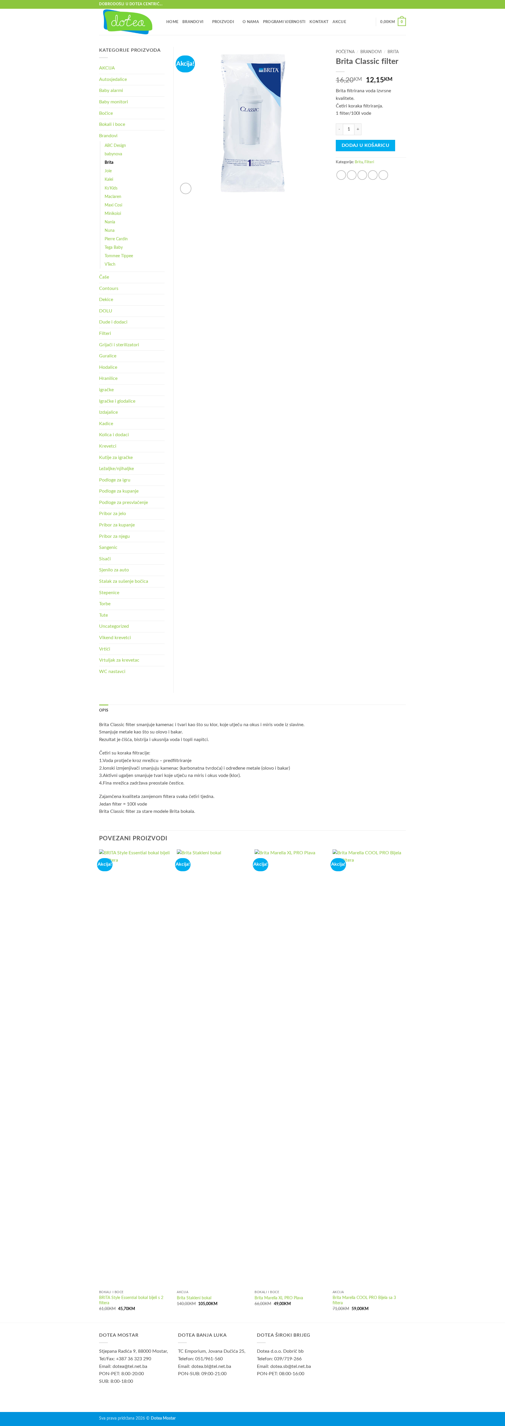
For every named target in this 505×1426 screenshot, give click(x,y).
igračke (106, 389)
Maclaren (113, 196)
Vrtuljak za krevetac (119, 660)
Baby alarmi (111, 90)
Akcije (339, 22)
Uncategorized (114, 626)
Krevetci (107, 446)
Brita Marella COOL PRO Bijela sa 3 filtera (364, 1300)
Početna (345, 52)
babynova (113, 154)
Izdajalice (108, 412)
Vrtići (104, 649)
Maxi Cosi (113, 205)
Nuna (110, 230)
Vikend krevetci (115, 637)
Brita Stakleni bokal (194, 1298)
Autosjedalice (113, 79)
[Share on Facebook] (341, 175)
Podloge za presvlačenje (123, 502)
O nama (251, 22)
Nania (110, 222)
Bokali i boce (112, 124)
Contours (108, 288)
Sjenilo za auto (114, 570)
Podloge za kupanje (119, 491)
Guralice (107, 356)
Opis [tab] (103, 710)
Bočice (106, 113)
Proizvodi (223, 22)
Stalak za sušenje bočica (123, 581)
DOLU (105, 311)
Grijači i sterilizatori (119, 344)
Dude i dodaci (113, 322)
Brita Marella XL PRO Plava (279, 1298)
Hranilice (108, 378)
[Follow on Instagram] (403, 4)
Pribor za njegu (114, 536)
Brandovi (192, 22)
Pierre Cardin (116, 239)
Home (172, 22)
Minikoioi (113, 213)
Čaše (104, 277)
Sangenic (108, 547)
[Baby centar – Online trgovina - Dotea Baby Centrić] (128, 22)
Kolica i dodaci (114, 434)
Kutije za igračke (116, 457)
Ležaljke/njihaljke (116, 468)
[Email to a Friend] (362, 175)
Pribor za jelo (112, 513)
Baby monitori (113, 102)
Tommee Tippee (119, 256)
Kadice (106, 423)
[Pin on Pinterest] (373, 175)
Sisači (105, 559)
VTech (110, 264)
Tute (103, 615)
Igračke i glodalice (117, 401)
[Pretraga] (369, 21)
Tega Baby (114, 247)
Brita (393, 52)
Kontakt (318, 22)
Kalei (109, 179)
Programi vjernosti (284, 22)
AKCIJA (107, 68)
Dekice (106, 299)
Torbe (104, 603)
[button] (393, 22)
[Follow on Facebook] (397, 4)
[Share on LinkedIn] (383, 175)
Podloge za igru (114, 480)
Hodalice (108, 367)
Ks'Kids (111, 188)
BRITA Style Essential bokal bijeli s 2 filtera (131, 1300)
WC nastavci (112, 671)
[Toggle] (161, 79)
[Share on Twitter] (352, 175)
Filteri (369, 162)
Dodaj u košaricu (365, 145)
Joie (108, 171)
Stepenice (109, 592)
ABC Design (115, 145)
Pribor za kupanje (117, 525)
